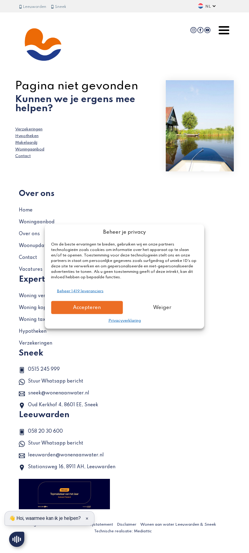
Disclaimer (126, 525)
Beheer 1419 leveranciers (80, 291)
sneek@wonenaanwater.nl (58, 393)
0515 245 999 (44, 369)
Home (25, 210)
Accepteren (87, 307)
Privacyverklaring (124, 321)
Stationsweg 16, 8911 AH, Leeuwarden (71, 467)
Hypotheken (27, 136)
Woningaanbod (29, 149)
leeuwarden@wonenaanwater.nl (66, 455)
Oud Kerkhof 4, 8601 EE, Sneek (63, 405)
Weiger (162, 307)
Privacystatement (96, 525)
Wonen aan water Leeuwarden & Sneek (178, 525)
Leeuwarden (34, 7)
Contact (23, 156)
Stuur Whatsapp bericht (55, 381)
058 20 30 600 (45, 431)
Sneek (60, 7)
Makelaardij (26, 143)
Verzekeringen (29, 129)
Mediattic (143, 531)
